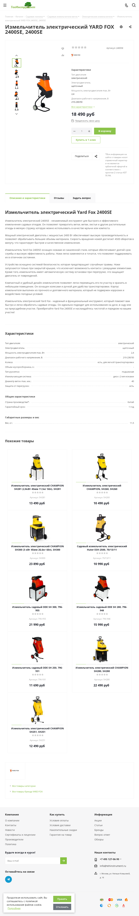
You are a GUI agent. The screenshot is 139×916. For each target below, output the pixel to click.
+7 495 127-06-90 (109, 859)
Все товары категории (24, 785)
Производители (14, 839)
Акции (98, 820)
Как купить (57, 814)
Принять (62, 899)
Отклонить (62, 906)
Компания (12, 814)
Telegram (8, 879)
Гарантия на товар (61, 834)
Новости (10, 830)
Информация (103, 814)
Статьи (98, 825)
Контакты (10, 825)
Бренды (99, 830)
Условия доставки (60, 825)
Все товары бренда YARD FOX (27, 791)
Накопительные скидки (63, 830)
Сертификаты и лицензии (20, 834)
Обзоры (99, 839)
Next (16, 114)
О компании (12, 820)
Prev (16, 55)
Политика (10, 844)
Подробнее (14, 908)
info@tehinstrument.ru (113, 866)
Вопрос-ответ (102, 834)
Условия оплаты (59, 820)
